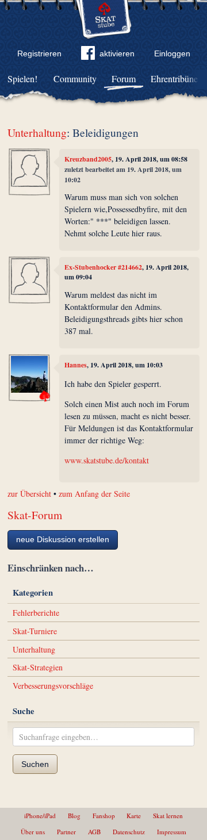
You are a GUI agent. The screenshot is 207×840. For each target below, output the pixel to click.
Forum (124, 78)
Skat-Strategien (38, 667)
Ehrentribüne (174, 78)
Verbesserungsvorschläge (53, 685)
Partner (66, 831)
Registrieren (39, 53)
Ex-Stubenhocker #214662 (103, 267)
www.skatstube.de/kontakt (106, 460)
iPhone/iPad (40, 815)
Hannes (75, 365)
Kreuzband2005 (88, 159)
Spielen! (22, 78)
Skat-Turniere (35, 631)
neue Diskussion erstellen (62, 539)
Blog (74, 815)
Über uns (33, 831)
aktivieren (117, 53)
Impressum (171, 831)
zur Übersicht (29, 493)
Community (75, 78)
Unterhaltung (37, 132)
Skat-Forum (34, 515)
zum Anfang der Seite (94, 493)
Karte (133, 815)
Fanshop (104, 815)
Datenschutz (129, 831)
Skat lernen (168, 815)
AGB (94, 831)
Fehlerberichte (36, 612)
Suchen (35, 764)
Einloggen (172, 53)
